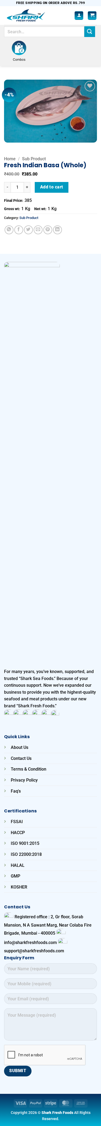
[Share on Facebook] (18, 229)
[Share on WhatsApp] (9, 229)
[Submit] (89, 31)
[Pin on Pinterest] (47, 229)
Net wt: (40, 209)
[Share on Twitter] (28, 229)
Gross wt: (12, 209)
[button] (92, 15)
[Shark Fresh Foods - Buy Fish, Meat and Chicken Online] (33, 15)
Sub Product (34, 158)
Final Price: (13, 200)
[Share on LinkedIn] (57, 229)
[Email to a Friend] (38, 229)
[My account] (79, 15)
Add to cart (51, 187)
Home (10, 158)
